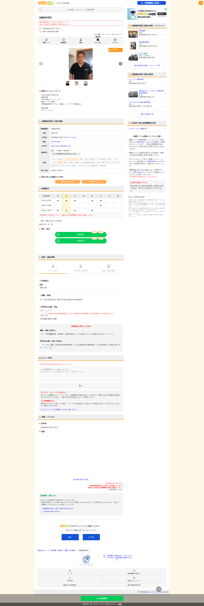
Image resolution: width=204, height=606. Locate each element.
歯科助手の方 (94, 181)
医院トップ (46, 42)
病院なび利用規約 (69, 585)
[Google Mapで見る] (80, 479)
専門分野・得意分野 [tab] (81, 271)
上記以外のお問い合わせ (51, 511)
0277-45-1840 (55, 142)
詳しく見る (110, 334)
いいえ (91, 537)
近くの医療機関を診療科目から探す (64, 154)
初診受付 (81, 234)
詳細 (120, 604)
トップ (69, 573)
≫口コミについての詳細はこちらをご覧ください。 (60, 409)
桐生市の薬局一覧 (147, 114)
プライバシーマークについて (86, 564)
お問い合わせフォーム (141, 172)
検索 (92, 10)
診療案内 (63, 42)
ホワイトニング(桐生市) (138, 129)
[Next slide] (120, 63)
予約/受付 (103, 598)
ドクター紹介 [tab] (52, 271)
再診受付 (81, 241)
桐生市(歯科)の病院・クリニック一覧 (147, 65)
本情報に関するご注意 (49, 319)
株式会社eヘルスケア (145, 142)
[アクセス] (72, 137)
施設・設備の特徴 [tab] (108, 271)
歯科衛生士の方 (67, 181)
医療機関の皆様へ (153, 3)
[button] (67, 83)
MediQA (70, 580)
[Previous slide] (40, 63)
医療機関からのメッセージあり (116, 50)
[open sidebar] (201, 3)
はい (70, 537)
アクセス (115, 42)
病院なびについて (134, 581)
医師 (80, 42)
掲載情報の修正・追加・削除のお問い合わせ (58, 508)
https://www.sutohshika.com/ (61, 146)
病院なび (46, 3)
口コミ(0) (98, 42)
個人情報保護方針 (134, 585)
